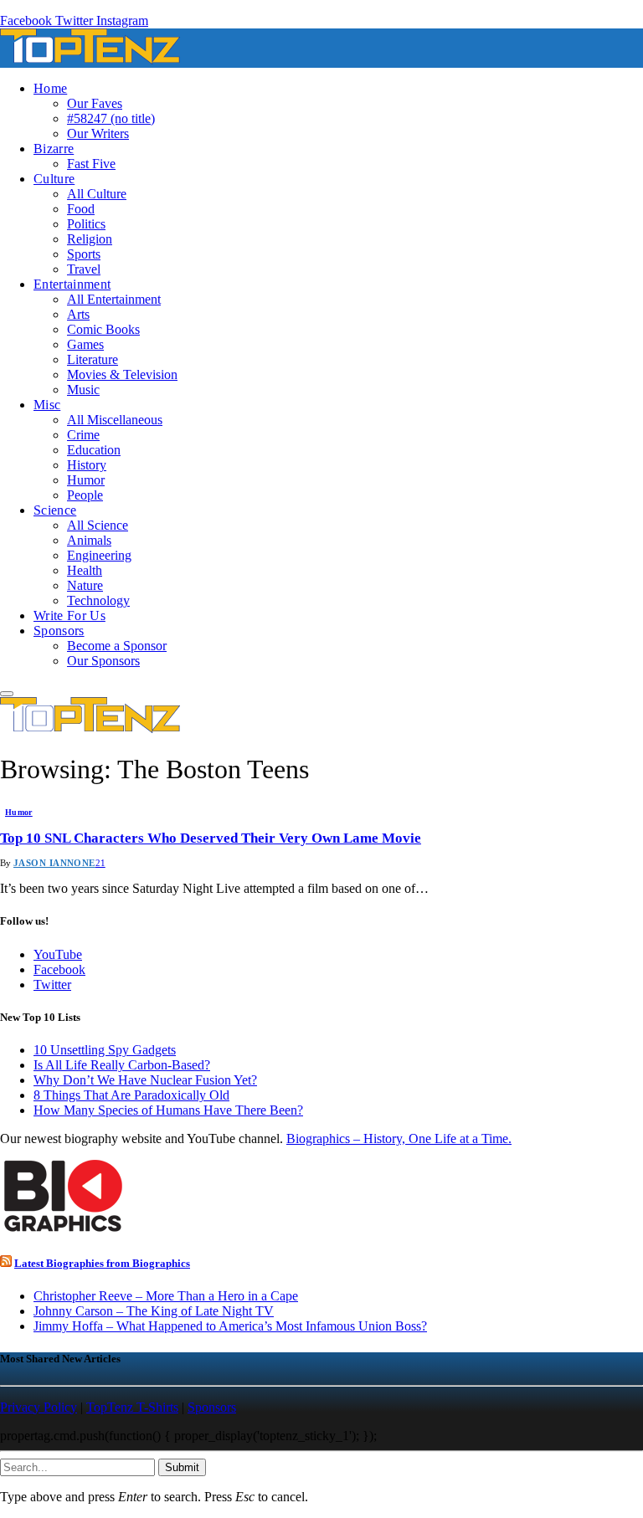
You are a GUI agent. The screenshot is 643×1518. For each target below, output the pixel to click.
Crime (83, 435)
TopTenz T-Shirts (132, 1407)
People (85, 495)
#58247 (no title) (111, 118)
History (86, 465)
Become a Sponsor (117, 645)
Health (84, 570)
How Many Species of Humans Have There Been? (168, 1110)
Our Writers (98, 133)
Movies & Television (122, 374)
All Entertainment (114, 299)
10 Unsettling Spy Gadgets (104, 1050)
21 (100, 863)
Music (83, 389)
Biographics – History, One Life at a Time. (399, 1138)
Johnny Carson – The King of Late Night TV (153, 1311)
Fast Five (91, 163)
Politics (86, 224)
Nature (85, 585)
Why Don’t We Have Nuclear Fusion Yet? (145, 1080)
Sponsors (59, 630)
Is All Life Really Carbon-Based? (121, 1065)
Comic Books (103, 329)
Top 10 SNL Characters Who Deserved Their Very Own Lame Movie (210, 838)
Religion (89, 239)
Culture (54, 179)
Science (54, 510)
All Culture (96, 194)
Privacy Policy (38, 1407)
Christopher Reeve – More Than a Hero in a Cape (165, 1296)
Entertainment (72, 284)
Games (85, 344)
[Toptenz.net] (90, 60)
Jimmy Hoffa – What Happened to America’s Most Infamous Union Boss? (230, 1326)
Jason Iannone (54, 863)
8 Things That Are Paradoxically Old (131, 1095)
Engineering (99, 555)
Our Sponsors (103, 661)
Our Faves (94, 103)
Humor (86, 480)
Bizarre (53, 148)
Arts (78, 314)
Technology (98, 600)
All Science (97, 525)
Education (94, 450)
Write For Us (69, 615)
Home (50, 88)
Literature (92, 359)
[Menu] (6, 693)
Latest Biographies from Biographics (102, 1263)
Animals (89, 540)
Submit (182, 1467)
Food (81, 209)
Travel (83, 269)
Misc (46, 404)
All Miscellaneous (114, 420)
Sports (83, 254)
